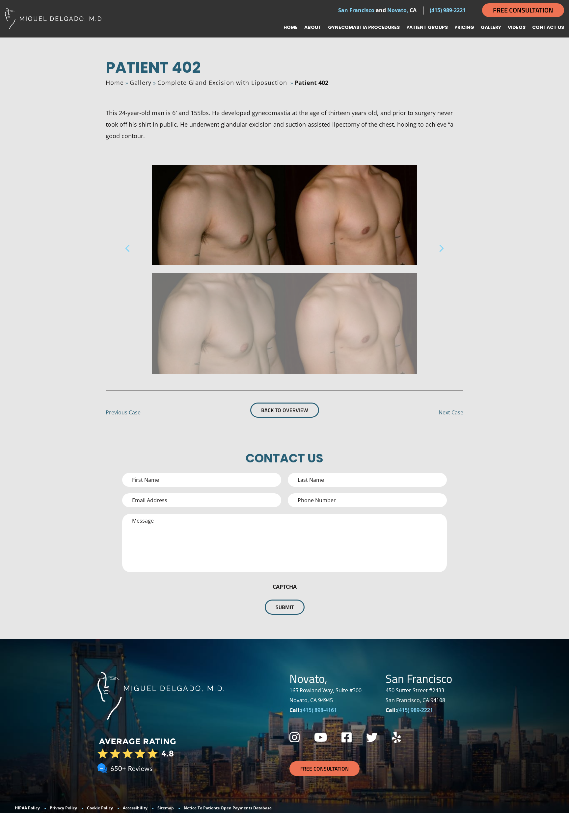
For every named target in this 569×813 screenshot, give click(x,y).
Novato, (397, 10)
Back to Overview (284, 410)
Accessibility (135, 808)
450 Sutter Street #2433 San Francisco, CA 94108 (415, 695)
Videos (517, 27)
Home (291, 27)
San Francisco (356, 10)
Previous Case (123, 412)
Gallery (491, 27)
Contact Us (548, 27)
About (312, 27)
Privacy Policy (63, 808)
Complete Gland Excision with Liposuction (222, 82)
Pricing (464, 27)
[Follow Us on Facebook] (346, 737)
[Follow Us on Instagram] (294, 737)
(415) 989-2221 (448, 10)
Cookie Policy (100, 808)
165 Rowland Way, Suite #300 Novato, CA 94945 (325, 695)
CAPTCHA (285, 586)
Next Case (451, 412)
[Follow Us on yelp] (396, 737)
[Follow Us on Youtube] (320, 737)
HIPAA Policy (27, 808)
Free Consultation (523, 10)
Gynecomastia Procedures (364, 27)
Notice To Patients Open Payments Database (228, 808)
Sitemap (165, 808)
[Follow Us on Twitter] (372, 737)
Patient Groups (427, 27)
